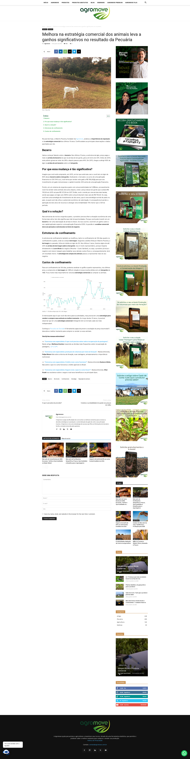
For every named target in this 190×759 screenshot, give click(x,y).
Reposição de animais (84, 379)
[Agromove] (95, 13)
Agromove (55, 2)
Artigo (44, 456)
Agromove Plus (131, 2)
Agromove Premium (115, 2)
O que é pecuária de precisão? (52, 403)
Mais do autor (66, 438)
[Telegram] (74, 52)
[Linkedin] (61, 52)
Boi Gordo (56, 379)
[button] (145, 3)
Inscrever (143, 704)
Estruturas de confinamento (54, 128)
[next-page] (46, 467)
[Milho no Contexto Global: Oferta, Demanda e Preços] (140, 535)
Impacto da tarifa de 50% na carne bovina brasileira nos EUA (122, 524)
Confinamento (65, 379)
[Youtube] (71, 429)
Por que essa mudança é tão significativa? (58, 121)
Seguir (144, 692)
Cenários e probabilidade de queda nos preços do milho (96, 404)
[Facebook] (56, 52)
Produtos (65, 2)
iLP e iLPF (54, 347)
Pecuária (50, 29)
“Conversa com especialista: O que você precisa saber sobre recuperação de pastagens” (76, 341)
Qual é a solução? (50, 125)
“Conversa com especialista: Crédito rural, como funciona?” (66, 362)
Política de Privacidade (94, 740)
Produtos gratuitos (80, 2)
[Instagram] (61, 429)
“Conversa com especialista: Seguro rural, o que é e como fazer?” (68, 370)
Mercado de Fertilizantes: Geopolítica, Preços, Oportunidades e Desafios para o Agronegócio (76, 461)
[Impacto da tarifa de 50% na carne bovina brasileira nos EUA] (100, 450)
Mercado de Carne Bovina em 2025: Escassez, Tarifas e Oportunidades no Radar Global (52, 461)
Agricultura (69, 456)
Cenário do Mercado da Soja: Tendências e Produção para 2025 (140, 524)
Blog (93, 2)
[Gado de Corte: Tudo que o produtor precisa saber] (120, 595)
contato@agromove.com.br (98, 745)
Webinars (101, 2)
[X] (79, 52)
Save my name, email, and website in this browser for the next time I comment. (69, 514)
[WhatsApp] (65, 52)
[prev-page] (43, 467)
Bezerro (46, 118)
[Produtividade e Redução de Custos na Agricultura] (123, 535)
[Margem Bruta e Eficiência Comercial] (132, 657)
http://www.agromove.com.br (63, 417)
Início (46, 2)
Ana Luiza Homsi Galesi (123, 571)
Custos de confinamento (52, 131)
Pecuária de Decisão (57, 329)
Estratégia (73, 379)
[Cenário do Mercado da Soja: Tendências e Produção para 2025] (140, 516)
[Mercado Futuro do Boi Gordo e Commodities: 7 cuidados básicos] (120, 603)
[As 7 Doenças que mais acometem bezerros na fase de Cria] (120, 579)
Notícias (49, 26)
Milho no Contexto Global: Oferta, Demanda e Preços (140, 543)
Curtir (144, 688)
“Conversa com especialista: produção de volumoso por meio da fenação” (71, 352)
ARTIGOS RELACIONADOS (51, 438)
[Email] (70, 52)
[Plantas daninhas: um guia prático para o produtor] (120, 587)
